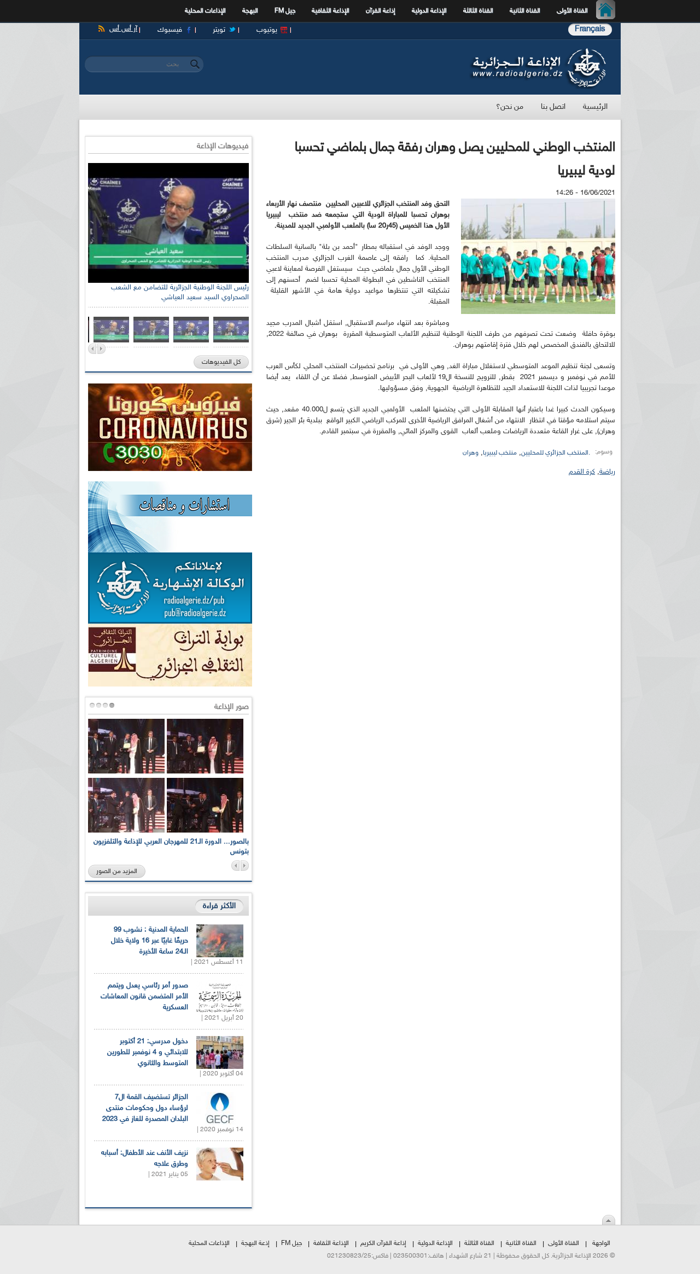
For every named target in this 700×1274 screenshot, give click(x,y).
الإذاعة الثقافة (331, 1243)
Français (590, 29)
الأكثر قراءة (219, 906)
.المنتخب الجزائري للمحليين (555, 453)
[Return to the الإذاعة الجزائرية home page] (537, 50)
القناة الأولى (572, 11)
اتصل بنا (553, 107)
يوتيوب (266, 30)
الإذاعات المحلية (205, 11)
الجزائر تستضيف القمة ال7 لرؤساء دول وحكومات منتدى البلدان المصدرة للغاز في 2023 (145, 1108)
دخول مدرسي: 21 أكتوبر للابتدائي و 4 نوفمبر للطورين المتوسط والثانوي (147, 1052)
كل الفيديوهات (221, 362)
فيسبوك (170, 30)
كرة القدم (582, 472)
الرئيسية (608, 11)
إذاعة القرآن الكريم (383, 1243)
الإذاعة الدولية (429, 11)
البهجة (250, 11)
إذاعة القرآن (380, 11)
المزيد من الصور (116, 871)
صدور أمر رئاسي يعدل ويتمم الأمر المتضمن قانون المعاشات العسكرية (144, 996)
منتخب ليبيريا (500, 453)
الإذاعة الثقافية (330, 11)
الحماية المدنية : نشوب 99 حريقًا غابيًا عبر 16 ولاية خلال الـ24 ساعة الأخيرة (149, 941)
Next (101, 349)
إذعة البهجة (255, 1243)
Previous (92, 349)
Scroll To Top (608, 1220)
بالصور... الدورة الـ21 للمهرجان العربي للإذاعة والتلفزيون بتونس (171, 846)
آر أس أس (123, 29)
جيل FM (285, 11)
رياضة (607, 472)
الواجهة (601, 1243)
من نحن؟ (509, 107)
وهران (471, 453)
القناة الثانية (525, 11)
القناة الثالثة (478, 11)
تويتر (219, 30)
